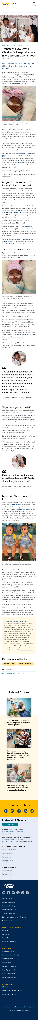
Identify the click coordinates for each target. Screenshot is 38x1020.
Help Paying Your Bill (9, 970)
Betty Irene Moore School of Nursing (14, 917)
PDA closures (16, 504)
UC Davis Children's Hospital (14, 621)
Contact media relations (10, 849)
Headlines (6, 10)
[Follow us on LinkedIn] (19, 811)
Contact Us (6, 934)
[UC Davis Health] (8, 885)
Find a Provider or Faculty (10, 955)
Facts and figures (7, 874)
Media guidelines (7, 853)
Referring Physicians (9, 966)
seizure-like (17, 335)
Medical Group (7, 921)
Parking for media (7, 861)
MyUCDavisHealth (8, 951)
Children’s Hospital (8, 902)
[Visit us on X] (17, 892)
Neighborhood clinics (9, 909)
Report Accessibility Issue (27, 1007)
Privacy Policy (15, 1007)
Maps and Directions (9, 941)
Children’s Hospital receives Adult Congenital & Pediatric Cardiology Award (18, 722)
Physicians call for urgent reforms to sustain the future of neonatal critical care (18, 787)
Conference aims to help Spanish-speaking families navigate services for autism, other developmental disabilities (18, 755)
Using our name (7, 857)
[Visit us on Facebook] (6, 811)
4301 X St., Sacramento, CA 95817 (19, 1010)
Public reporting (7, 870)
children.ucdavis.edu (26, 650)
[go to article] (19, 707)
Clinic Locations (7, 959)
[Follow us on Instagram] (12, 811)
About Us (5, 930)
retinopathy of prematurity (22, 509)
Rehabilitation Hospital (9, 906)
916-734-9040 (6, 834)
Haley (4, 310)
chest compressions (14, 337)
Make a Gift (10, 824)
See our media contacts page (13, 673)
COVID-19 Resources (9, 977)
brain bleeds (20, 162)
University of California (9, 994)
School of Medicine (8, 913)
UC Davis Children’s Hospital (15, 212)
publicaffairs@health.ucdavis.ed (12, 832)
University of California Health (12, 991)
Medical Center (7, 898)
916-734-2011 (6, 841)
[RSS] (32, 811)
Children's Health (9, 45)
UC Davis (5, 987)
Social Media (6, 938)
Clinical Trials (6, 962)
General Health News (25, 664)
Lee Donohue (28, 415)
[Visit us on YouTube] (25, 811)
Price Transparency (8, 973)
